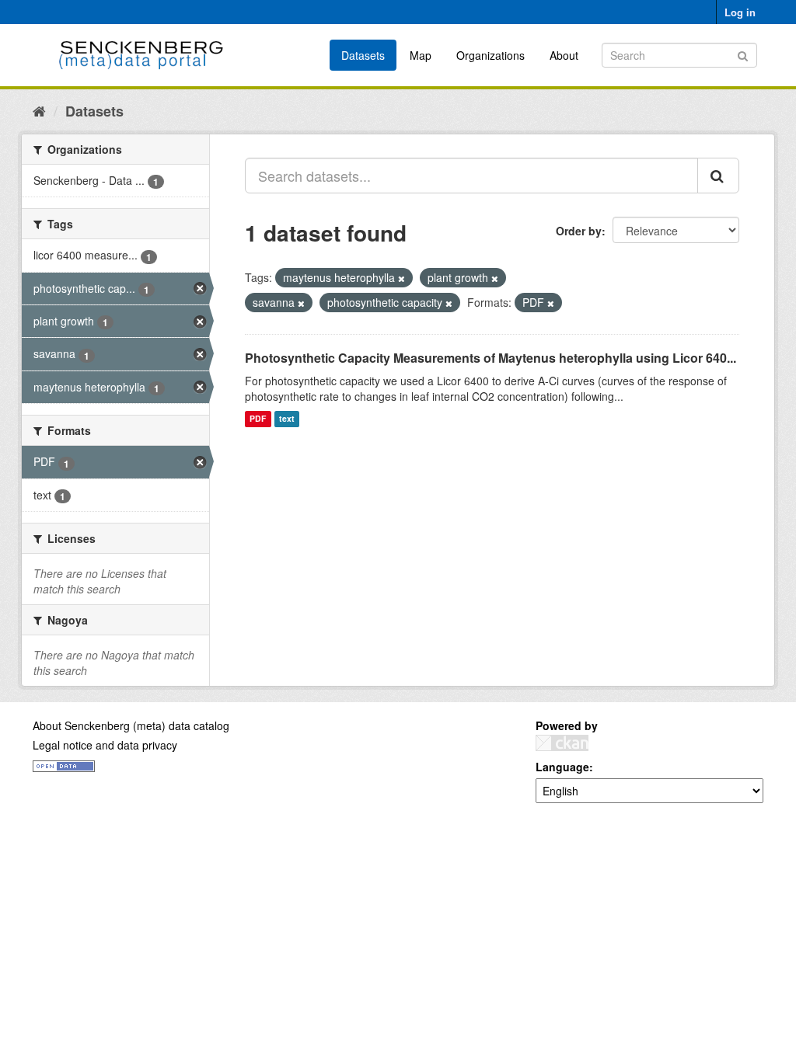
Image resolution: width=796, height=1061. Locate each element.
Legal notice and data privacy (105, 745)
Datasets (363, 55)
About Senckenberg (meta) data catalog (131, 725)
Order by (579, 230)
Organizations (490, 55)
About (564, 55)
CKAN (562, 743)
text (287, 419)
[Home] (39, 110)
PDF (258, 419)
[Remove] (401, 278)
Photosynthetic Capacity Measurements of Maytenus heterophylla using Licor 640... (490, 358)
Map (420, 55)
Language (562, 766)
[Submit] (742, 54)
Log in (740, 12)
